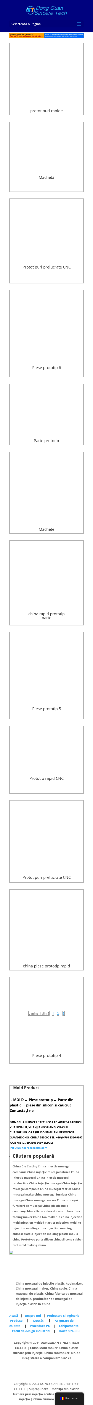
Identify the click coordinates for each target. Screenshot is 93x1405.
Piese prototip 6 (46, 367)
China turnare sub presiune (53, 1399)
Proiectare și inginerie (63, 1316)
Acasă (15, 1316)
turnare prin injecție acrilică (33, 1394)
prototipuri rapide (46, 110)
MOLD (18, 1099)
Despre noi (33, 1316)
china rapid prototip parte (46, 615)
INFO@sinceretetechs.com (28, 1148)
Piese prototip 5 (46, 708)
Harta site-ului (69, 1331)
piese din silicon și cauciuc (48, 1105)
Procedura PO (40, 1326)
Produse (18, 1321)
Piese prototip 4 (46, 1055)
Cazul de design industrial (31, 1331)
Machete (46, 529)
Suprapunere (38, 1389)
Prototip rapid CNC (46, 778)
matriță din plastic (65, 1389)
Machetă (46, 177)
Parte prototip (46, 440)
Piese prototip (41, 1099)
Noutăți (38, 1321)
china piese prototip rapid (46, 966)
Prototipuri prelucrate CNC (46, 267)
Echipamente (70, 1326)
